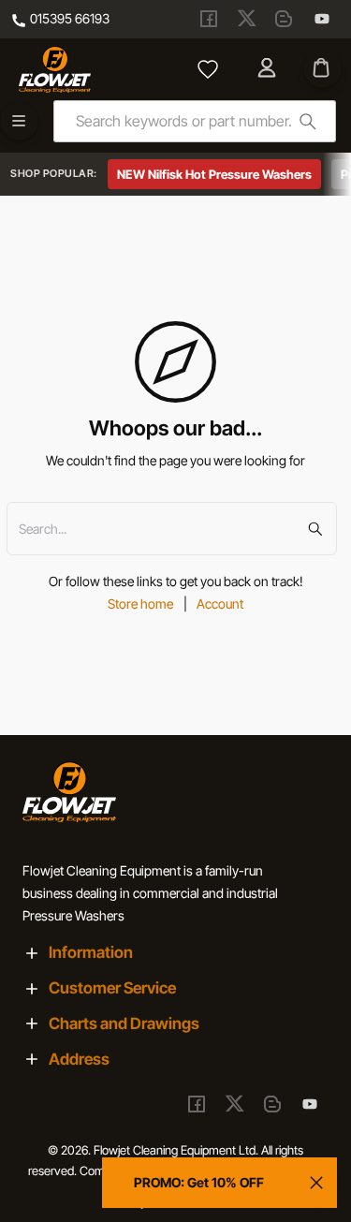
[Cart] (322, 69)
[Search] (307, 121)
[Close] (316, 1182)
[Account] (268, 69)
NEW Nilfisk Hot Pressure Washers (214, 174)
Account (220, 603)
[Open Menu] (19, 121)
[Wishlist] (208, 69)
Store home (140, 603)
